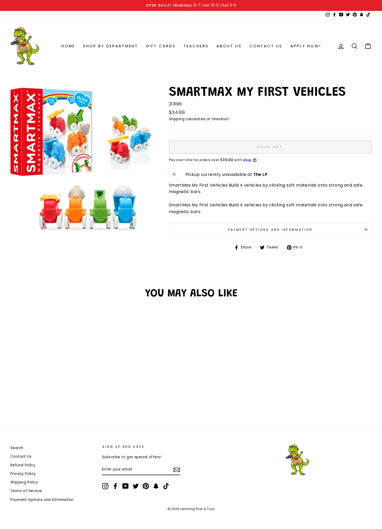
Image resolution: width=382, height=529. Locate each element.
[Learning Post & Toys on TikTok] (166, 486)
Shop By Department (110, 46)
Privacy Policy (23, 473)
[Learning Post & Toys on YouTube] (125, 486)
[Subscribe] (176, 469)
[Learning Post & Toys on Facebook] (115, 486)
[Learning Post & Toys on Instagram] (105, 486)
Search (16, 447)
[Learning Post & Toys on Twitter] (136, 486)
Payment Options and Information (270, 229)
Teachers (196, 46)
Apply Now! (305, 46)
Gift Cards (161, 46)
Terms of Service (26, 490)
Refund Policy (22, 465)
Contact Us (265, 46)
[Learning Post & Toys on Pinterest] (146, 486)
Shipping (177, 119)
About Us (229, 46)
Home (68, 46)
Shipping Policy (24, 482)
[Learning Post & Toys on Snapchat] (156, 486)
